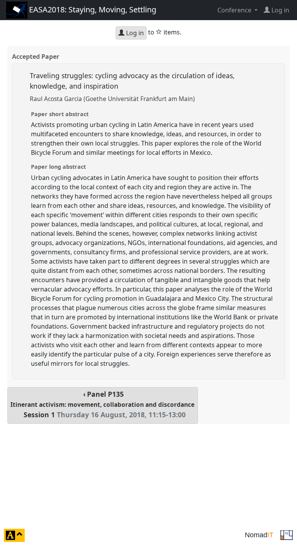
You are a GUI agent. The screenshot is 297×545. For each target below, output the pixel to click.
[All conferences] (286, 534)
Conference (235, 10)
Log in (134, 33)
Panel (102, 404)
